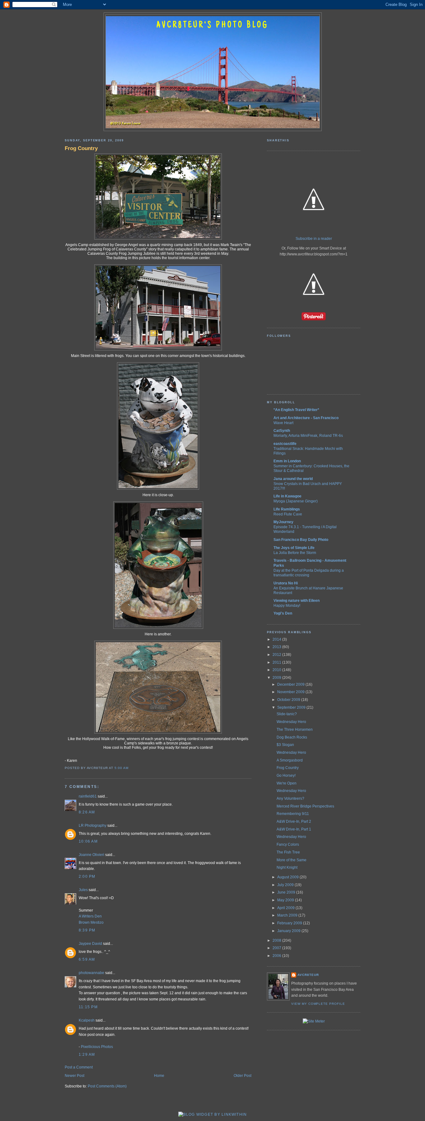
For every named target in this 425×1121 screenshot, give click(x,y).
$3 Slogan (285, 745)
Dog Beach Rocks (292, 737)
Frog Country (81, 148)
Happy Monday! (286, 605)
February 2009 (290, 923)
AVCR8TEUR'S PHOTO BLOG (212, 25)
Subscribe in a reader (314, 238)
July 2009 (286, 885)
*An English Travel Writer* (296, 410)
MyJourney (283, 522)
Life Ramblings (286, 509)
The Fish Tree (288, 852)
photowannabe (91, 973)
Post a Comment (79, 1067)
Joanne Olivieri (91, 855)
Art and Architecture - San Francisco (306, 418)
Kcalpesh (87, 1020)
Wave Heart (283, 423)
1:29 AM (87, 1054)
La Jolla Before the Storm (294, 553)
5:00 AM (121, 768)
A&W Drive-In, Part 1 (294, 829)
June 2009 (286, 892)
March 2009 (287, 915)
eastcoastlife (285, 444)
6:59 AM (87, 959)
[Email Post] (130, 768)
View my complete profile (318, 1003)
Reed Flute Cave (287, 514)
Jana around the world (293, 479)
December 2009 (291, 684)
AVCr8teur (308, 975)
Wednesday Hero (291, 722)
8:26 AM (87, 812)
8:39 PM (87, 930)
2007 (277, 948)
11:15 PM (88, 1007)
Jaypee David (90, 943)
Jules (83, 890)
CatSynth (281, 430)
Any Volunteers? (290, 798)
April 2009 (286, 908)
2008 (277, 940)
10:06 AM (88, 841)
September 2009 (291, 707)
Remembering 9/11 (293, 814)
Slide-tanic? (287, 714)
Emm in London (287, 461)
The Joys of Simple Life (294, 548)
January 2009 (289, 931)
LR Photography (92, 825)
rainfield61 (88, 796)
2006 (277, 956)
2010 (277, 670)
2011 (277, 662)
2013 (277, 647)
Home (159, 1075)
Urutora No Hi (285, 583)
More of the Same (291, 860)
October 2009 (289, 700)
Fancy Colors (288, 844)
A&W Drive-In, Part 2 (294, 821)
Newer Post (74, 1075)
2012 (277, 654)
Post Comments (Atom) (107, 1086)
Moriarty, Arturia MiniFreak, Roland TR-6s (308, 435)
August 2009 (288, 877)
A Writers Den (90, 916)
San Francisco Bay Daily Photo (300, 540)
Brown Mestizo (91, 922)
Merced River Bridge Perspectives (305, 806)
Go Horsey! (286, 775)
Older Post (242, 1075)
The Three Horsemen (295, 729)
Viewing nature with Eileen (296, 600)
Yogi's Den (282, 613)
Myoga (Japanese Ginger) (295, 501)
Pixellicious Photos (97, 1047)
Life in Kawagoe (287, 496)
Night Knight (287, 867)
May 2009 (286, 900)
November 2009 (291, 692)
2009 (277, 677)
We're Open (287, 783)
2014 (277, 639)
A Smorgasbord (290, 760)
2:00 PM (87, 876)
